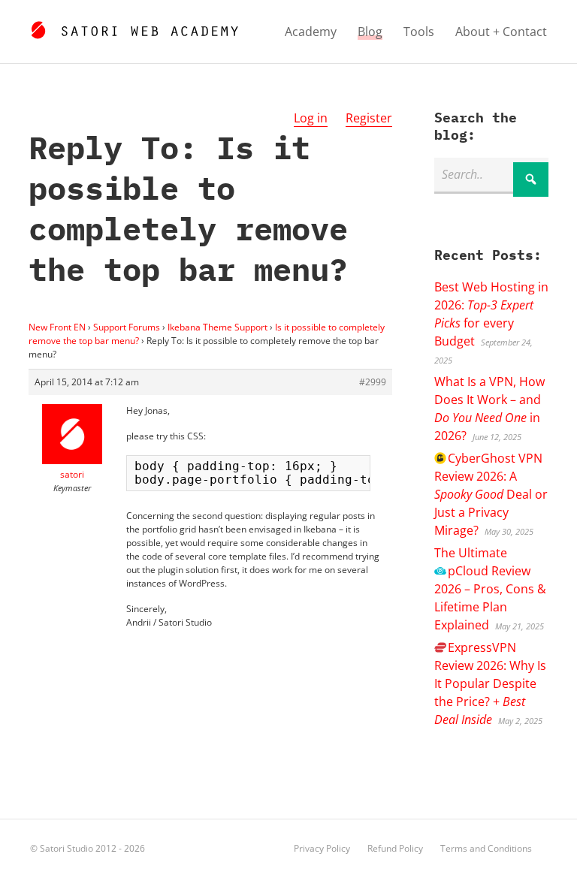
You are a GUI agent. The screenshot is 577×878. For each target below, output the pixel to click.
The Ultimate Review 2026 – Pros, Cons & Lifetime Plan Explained (490, 589)
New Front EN (57, 327)
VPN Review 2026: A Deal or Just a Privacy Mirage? (491, 494)
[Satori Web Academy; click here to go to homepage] (134, 28)
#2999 (372, 382)
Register (369, 118)
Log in (311, 118)
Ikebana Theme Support (217, 327)
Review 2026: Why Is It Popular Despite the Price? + (490, 683)
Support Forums (126, 327)
